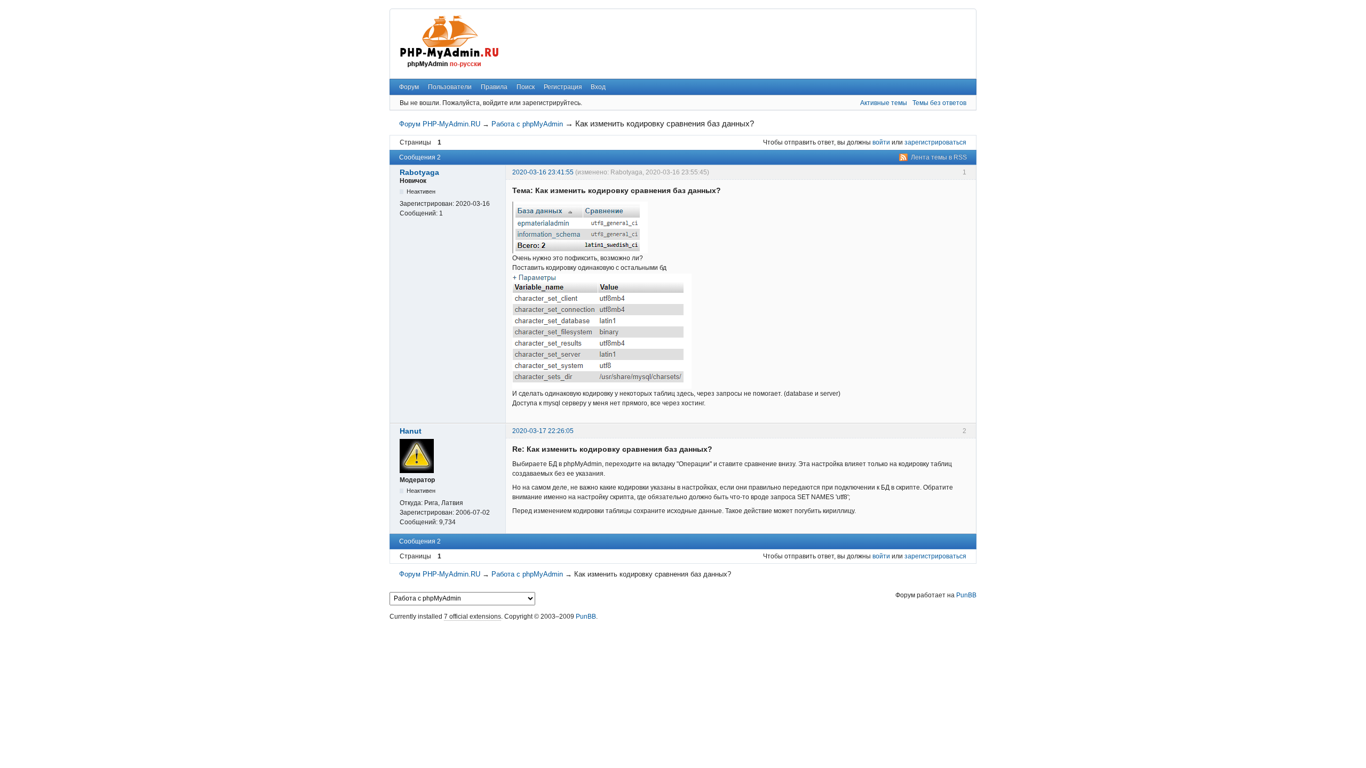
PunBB (966, 595)
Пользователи (450, 87)
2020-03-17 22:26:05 (543, 431)
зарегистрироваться (935, 142)
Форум (409, 87)
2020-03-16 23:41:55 (543, 172)
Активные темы (883, 103)
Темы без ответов (939, 103)
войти (881, 142)
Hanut (411, 431)
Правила (494, 87)
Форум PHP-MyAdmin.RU (439, 124)
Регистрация (563, 87)
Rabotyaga (419, 172)
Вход (598, 87)
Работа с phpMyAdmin (527, 124)
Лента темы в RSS (939, 157)
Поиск (526, 87)
